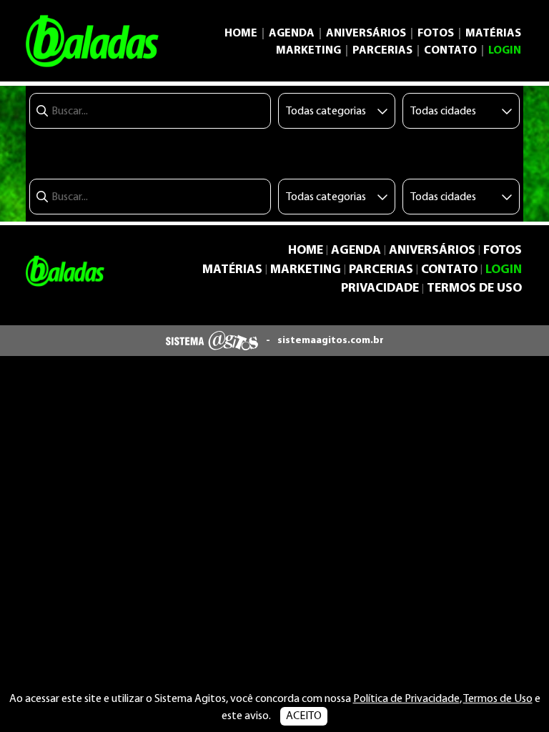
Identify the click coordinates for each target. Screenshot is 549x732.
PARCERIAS (382, 50)
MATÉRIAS (493, 33)
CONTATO (450, 50)
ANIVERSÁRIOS (366, 33)
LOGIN (504, 50)
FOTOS (435, 33)
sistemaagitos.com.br (330, 340)
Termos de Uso (498, 699)
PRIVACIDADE (380, 288)
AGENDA (292, 33)
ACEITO (304, 716)
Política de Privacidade (406, 699)
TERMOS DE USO (474, 288)
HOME (240, 33)
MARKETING (308, 50)
